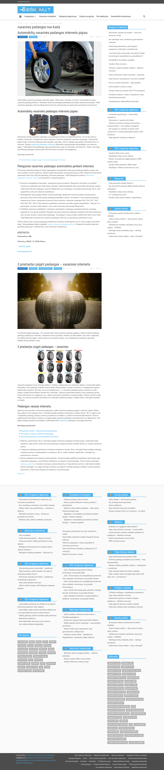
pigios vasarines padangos (117, 724)
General (52, 642)
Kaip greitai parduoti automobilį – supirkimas (36, 568)
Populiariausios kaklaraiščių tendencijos (124, 101)
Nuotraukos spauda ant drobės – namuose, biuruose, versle (125, 34)
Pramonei (51, 652)
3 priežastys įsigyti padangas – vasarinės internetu (54, 264)
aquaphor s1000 (130, 685)
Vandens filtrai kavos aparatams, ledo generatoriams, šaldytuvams (77, 630)
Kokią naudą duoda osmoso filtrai (121, 538)
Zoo (41, 667)
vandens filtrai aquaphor (129, 732)
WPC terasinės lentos (117, 541)
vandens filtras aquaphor (116, 739)
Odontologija (22, 652)
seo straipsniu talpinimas (104, 767)
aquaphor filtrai (127, 663)
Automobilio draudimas (121, 16)
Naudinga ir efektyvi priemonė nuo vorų (124, 167)
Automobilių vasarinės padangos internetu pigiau (53, 33)
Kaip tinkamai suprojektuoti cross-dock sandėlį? (127, 79)
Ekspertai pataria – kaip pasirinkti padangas (39, 431)
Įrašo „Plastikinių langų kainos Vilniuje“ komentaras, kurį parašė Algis (77, 571)
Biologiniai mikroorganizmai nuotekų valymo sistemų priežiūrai (35, 548)
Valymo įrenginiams (117, 755)
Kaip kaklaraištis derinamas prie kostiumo (34, 621)
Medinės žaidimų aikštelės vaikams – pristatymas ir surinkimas (126, 566)
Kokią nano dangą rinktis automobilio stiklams (81, 620)
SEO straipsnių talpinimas (126, 109)
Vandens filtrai (32, 667)
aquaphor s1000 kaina (116, 688)
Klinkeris (118, 522)
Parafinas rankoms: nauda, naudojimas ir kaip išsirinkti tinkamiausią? (126, 96)
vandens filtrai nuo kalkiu (134, 735)
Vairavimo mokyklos (47, 16)
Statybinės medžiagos (80, 494)
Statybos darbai (23, 663)
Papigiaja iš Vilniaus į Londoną (137, 755)
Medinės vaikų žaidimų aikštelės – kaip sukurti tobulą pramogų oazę (80, 509)
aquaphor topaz (131, 688)
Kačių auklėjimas (115, 505)
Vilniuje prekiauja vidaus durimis (76, 499)
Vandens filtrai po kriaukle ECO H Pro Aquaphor (127, 91)
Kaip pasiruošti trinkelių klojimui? (121, 183)
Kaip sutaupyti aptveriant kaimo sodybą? (124, 571)
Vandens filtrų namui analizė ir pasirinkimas (125, 197)
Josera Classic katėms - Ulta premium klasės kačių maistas (125, 220)
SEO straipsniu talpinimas (37, 494)
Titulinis (20, 23)
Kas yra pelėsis (24, 535)
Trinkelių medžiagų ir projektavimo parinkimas (126, 592)
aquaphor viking (133, 692)
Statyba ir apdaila (122, 587)
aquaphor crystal (114, 663)
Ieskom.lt (21, 473)
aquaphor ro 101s (114, 670)
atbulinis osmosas (131, 695)
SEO (30, 660)
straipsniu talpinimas (126, 728)
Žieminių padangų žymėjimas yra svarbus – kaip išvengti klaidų (126, 561)
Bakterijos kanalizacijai (80, 609)
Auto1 (85, 758)
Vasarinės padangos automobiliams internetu (39, 437)
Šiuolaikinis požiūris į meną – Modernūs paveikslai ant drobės (33, 515)
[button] (144, 16)
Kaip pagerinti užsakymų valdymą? (122, 137)
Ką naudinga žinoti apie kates (120, 502)
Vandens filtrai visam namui (119, 153)
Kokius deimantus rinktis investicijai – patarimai (126, 75)
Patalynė (42, 652)
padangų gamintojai (28, 464)
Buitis (39, 642)
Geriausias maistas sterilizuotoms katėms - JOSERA (124, 214)
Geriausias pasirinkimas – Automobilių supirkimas (122, 115)
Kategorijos (28, 17)
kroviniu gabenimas (45, 758)
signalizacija (112, 728)
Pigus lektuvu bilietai (124, 552)
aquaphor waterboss (115, 695)
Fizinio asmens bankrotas (97, 758)
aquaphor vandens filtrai (116, 692)
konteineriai (20, 760)
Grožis (30, 645)
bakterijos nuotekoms (115, 703)
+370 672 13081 (24, 246)
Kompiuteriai (22, 649)
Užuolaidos (51, 663)
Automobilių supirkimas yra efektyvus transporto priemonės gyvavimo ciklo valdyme (36, 605)
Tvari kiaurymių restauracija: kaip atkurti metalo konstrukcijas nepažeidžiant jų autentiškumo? (127, 54)
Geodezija (21, 645)
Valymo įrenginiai (86, 16)
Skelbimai (58, 268)
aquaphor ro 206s (129, 674)
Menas (51, 649)
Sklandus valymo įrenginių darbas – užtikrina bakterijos (80, 654)
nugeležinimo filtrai (114, 717)
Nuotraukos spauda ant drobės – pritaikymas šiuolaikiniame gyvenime (35, 578)
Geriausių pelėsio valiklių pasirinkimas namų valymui (35, 542)
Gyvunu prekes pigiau (119, 764)
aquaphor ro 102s (114, 674)
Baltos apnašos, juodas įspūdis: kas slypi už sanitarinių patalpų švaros (35, 572)
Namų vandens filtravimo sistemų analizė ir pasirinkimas (79, 503)
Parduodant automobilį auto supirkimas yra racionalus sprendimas (35, 500)
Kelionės (47, 645)
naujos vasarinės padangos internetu (62, 224)
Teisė (43, 663)
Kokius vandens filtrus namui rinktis (77, 659)
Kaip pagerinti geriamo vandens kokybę (124, 604)
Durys (45, 642)
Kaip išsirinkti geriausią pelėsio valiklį (123, 557)
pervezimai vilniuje (32, 758)
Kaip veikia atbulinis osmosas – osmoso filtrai (126, 529)
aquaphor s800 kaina (115, 685)
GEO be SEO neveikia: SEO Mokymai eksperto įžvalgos (36, 586)
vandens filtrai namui (115, 735)
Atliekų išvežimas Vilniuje (121, 761)
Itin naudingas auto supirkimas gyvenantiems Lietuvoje (126, 40)
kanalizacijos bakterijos (135, 710)
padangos (123, 721)
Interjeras (38, 645)
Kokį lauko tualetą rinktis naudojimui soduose (126, 607)
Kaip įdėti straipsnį (24, 2)
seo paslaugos (140, 724)
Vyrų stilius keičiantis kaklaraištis (31, 624)
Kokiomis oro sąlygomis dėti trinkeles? (123, 527)
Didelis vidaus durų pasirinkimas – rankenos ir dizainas (36, 509)
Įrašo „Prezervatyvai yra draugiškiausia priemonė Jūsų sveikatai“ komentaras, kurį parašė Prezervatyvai (81, 584)
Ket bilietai (92, 761)
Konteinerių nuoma (104, 761)
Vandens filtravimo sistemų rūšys (76, 662)
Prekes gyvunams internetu (138, 764)
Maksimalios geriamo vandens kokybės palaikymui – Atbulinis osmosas (123, 599)
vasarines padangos (136, 742)
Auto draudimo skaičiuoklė (117, 758)
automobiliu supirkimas (116, 699)
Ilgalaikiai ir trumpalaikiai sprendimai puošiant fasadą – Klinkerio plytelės (80, 515)
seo (130, 724)
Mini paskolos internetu (121, 767)
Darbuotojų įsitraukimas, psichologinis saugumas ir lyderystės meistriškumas (123, 47)
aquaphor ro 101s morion (131, 670)
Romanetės (22, 660)
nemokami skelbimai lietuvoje (118, 713)
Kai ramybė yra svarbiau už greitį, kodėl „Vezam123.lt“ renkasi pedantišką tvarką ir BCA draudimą (125, 132)
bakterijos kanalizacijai (135, 699)
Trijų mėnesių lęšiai (71, 761)
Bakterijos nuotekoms (35, 530)
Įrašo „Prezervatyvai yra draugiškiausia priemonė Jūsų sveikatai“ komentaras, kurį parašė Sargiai (81, 577)
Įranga (47, 667)
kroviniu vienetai (50, 760)
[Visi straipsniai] (20, 16)
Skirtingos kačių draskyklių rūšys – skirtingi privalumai (124, 231)
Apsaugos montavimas (139, 761)
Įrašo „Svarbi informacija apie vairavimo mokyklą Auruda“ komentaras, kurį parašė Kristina (81, 591)
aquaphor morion (127, 667)
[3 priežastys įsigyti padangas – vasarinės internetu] (60, 301)
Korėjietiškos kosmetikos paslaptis (122, 60)
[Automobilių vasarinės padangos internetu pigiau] (59, 68)
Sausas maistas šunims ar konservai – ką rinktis (127, 511)
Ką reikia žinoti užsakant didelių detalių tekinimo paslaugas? (126, 187)
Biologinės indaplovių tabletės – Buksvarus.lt (36, 553)
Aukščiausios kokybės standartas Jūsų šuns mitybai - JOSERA (124, 226)
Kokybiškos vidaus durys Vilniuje (121, 156)
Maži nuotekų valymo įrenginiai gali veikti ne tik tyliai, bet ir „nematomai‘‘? (125, 575)
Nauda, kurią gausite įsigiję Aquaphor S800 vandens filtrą (124, 160)
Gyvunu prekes (121, 208)
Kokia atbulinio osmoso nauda (120, 87)
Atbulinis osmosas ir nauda (72, 554)
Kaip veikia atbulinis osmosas (30, 583)
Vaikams (21, 667)
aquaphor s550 (133, 677)
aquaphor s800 (130, 681)
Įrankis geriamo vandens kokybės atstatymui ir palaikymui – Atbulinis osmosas (125, 533)
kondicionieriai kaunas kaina (137, 758)
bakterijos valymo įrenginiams (118, 706)
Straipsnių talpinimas (68, 16)
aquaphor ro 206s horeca (116, 677)
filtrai (133, 706)
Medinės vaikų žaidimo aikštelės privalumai (35, 520)
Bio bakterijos (102, 16)
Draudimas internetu (32, 755)
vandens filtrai (113, 732)
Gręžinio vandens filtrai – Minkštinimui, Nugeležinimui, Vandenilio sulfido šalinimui (78, 636)
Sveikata (35, 663)
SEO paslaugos (86, 764)
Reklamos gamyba (40, 656)
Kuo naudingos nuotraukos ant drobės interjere (37, 505)
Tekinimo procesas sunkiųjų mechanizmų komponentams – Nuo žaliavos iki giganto (123, 124)
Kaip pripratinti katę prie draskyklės (122, 508)
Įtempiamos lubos (24, 670)
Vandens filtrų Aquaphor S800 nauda (123, 165)
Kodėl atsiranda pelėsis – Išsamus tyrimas (35, 538)
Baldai (32, 642)
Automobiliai (22, 37)
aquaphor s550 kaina (115, 681)
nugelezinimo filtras (138, 713)
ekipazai (41, 760)
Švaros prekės (38, 670)
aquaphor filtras (113, 667)
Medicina (43, 649)
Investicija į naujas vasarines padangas (37, 434)
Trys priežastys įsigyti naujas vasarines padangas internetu (43, 160)
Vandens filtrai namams (118, 64)
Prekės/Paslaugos (46, 268)
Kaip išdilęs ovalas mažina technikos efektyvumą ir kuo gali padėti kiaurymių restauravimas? (37, 611)
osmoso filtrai (113, 721)
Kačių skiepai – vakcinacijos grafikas (122, 499)
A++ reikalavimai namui (117, 195)
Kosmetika (33, 649)
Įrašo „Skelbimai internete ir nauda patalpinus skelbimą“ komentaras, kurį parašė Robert (80, 597)
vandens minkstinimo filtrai (117, 742)
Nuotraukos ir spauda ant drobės (121, 120)
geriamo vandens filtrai (116, 710)
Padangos (33, 37)
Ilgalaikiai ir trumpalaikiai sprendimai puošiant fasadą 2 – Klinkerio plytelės (80, 521)
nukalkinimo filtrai (130, 717)
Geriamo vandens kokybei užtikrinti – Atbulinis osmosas (126, 69)
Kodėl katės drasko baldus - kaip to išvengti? (126, 236)
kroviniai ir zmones (31, 760)
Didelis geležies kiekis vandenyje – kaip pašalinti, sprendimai (81, 624)
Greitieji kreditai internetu (102, 764)
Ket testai (83, 761)
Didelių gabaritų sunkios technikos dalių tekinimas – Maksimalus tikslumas (37, 617)
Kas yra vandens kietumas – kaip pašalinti (125, 83)
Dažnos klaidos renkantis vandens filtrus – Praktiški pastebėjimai (79, 615)
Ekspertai (118, 178)
